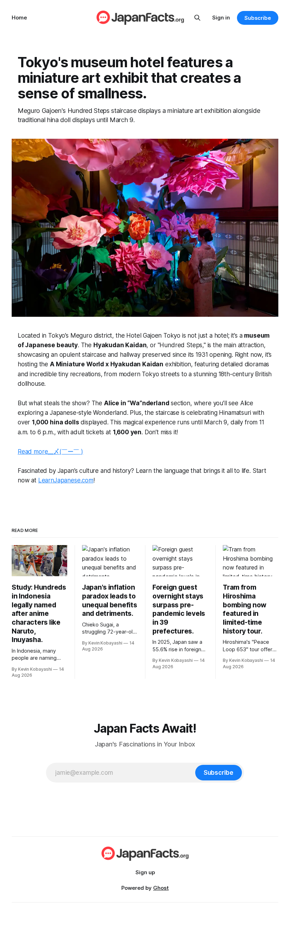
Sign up (145, 872)
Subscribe (257, 18)
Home (19, 17)
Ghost (161, 887)
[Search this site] (197, 17)
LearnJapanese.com (65, 480)
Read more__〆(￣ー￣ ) (50, 451)
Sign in (221, 17)
